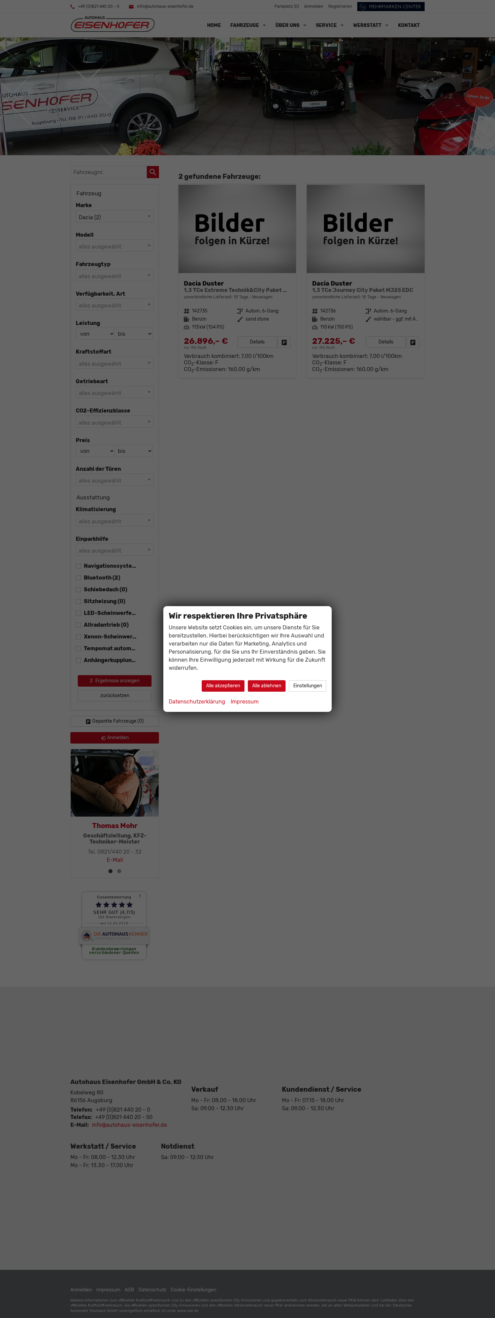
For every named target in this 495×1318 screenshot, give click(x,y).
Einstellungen (307, 686)
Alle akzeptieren (223, 686)
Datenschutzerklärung (197, 701)
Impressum (245, 701)
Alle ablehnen (266, 686)
